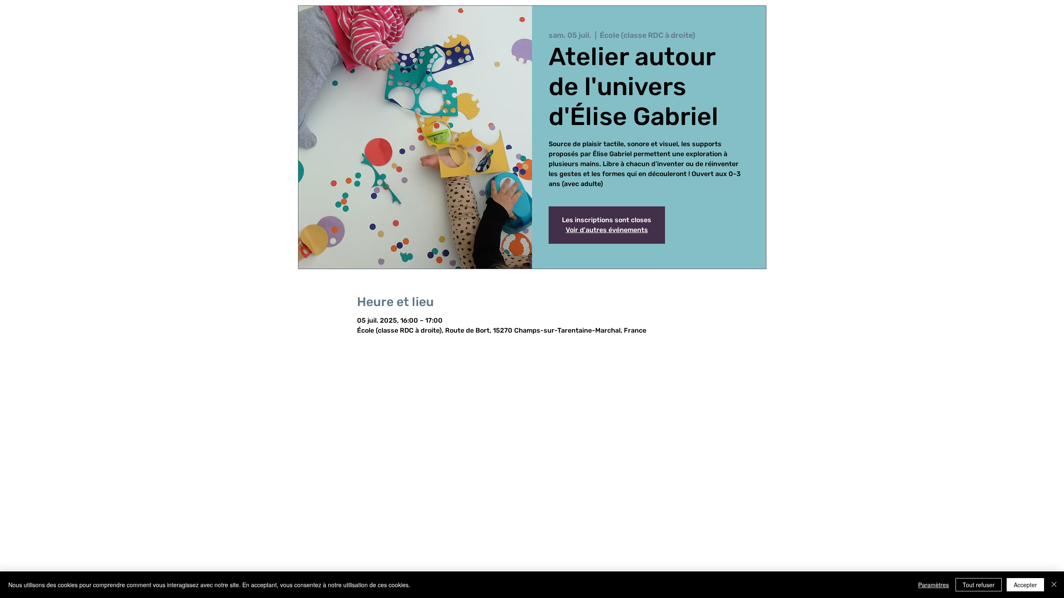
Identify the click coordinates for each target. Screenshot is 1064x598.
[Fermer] (1054, 584)
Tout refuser (979, 585)
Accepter (1025, 585)
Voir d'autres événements (607, 230)
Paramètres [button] (933, 585)
